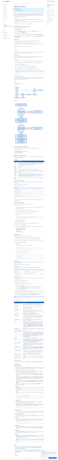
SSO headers (48, 13)
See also (48, 23)
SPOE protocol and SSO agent (50, 10)
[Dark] (53, 1)
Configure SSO (48, 16)
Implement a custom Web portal (50, 12)
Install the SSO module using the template (51, 5)
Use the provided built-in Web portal (51, 11)
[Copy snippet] (43, 72)
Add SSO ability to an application (51, 15)
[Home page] (6, 1)
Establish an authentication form (51, 14)
